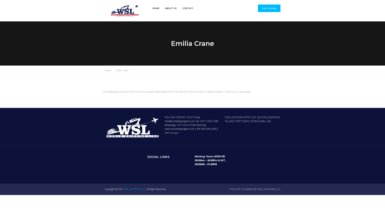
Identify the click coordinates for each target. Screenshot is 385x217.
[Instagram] (163, 164)
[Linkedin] (157, 164)
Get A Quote (269, 8)
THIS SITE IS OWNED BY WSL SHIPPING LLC (254, 189)
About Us (171, 8)
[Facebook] (150, 164)
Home (155, 8)
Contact (187, 8)
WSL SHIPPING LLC (135, 189)
